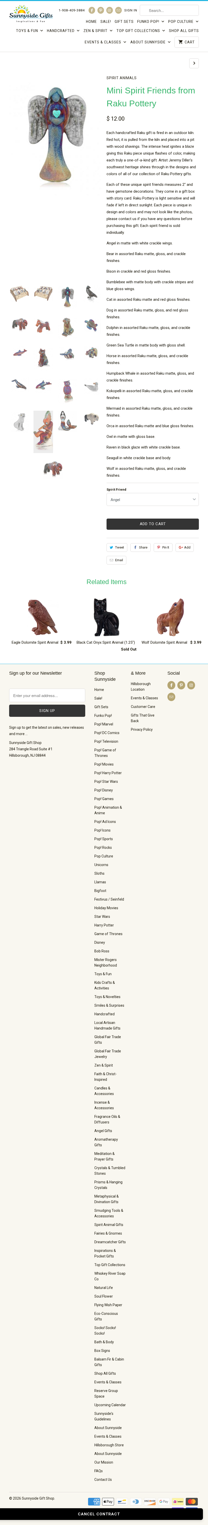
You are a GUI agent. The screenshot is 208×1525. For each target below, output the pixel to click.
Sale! (105, 22)
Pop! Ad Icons (105, 822)
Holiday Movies (106, 908)
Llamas (100, 882)
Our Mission (103, 1462)
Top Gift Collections (138, 31)
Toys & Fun (27, 31)
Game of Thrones (108, 934)
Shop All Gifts (184, 31)
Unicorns (101, 865)
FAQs (98, 1471)
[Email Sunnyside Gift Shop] (118, 10)
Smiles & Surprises (109, 1005)
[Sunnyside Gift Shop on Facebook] (92, 10)
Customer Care (143, 707)
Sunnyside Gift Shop (38, 1498)
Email (119, 560)
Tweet (119, 547)
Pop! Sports (103, 839)
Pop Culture (181, 22)
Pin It (165, 547)
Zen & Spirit (96, 31)
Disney (99, 942)
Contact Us (103, 1480)
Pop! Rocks (103, 848)
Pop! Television (106, 741)
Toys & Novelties (107, 997)
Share (143, 547)
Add (187, 547)
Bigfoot (100, 891)
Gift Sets (124, 22)
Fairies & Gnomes (108, 1233)
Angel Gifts (103, 1131)
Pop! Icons (102, 830)
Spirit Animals (122, 78)
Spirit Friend (116, 489)
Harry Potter (104, 925)
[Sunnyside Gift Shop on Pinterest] (100, 10)
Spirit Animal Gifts (108, 1225)
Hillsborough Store (109, 1445)
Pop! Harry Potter (108, 773)
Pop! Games (104, 799)
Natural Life (103, 1288)
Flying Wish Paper (108, 1305)
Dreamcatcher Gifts (110, 1242)
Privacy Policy (142, 729)
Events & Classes (103, 42)
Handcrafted (61, 31)
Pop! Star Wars (106, 782)
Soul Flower (103, 1296)
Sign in (130, 10)
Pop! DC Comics (106, 733)
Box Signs (102, 1351)
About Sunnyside (148, 42)
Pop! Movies (104, 764)
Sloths (99, 873)
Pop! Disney (103, 790)
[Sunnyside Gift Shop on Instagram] (109, 10)
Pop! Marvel (103, 724)
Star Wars (102, 917)
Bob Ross (101, 951)
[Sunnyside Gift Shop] (31, 15)
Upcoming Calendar (110, 1405)
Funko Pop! (148, 22)
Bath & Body (104, 1342)
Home (91, 22)
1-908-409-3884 (72, 10)
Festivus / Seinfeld (109, 899)
